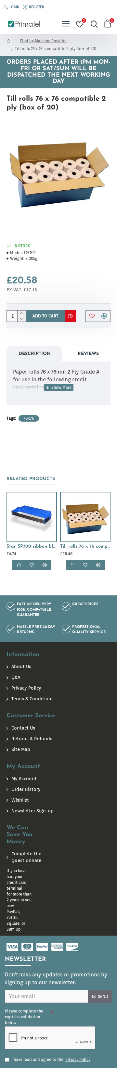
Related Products (30, 479)
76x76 (28, 418)
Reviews (88, 353)
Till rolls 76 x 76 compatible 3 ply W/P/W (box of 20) (85, 546)
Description (35, 353)
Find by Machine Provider (43, 40)
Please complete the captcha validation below (24, 1017)
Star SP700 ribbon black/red (31, 546)
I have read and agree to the (50, 1059)
